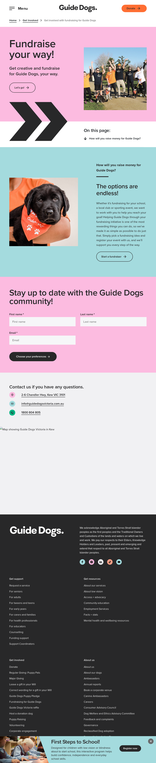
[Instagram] (91, 562)
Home (13, 20)
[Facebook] (82, 562)
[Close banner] (151, 741)
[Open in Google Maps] (78, 470)
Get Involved (30, 20)
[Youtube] (119, 562)
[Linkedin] (100, 562)
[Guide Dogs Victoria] (78, 8)
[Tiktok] (110, 562)
